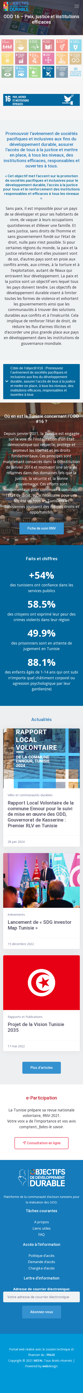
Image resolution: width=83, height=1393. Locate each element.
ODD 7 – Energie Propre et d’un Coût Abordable (7, 59)
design (49, 1366)
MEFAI (38, 1360)
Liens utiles (42, 1228)
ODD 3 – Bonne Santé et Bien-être (34, 45)
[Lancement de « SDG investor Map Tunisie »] (41, 880)
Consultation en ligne (43, 1143)
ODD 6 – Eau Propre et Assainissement (76, 45)
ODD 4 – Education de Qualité (48, 45)
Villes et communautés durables (30, 795)
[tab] (41, 381)
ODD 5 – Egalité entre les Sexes (62, 45)
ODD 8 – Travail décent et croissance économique (21, 59)
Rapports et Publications (25, 1017)
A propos (41, 1222)
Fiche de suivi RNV (41, 528)
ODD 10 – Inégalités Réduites (48, 59)
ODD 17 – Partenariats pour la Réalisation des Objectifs (62, 72)
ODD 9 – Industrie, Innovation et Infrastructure (35, 59)
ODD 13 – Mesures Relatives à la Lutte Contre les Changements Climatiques (7, 72)
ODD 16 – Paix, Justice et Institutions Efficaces (48, 72)
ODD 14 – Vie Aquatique (21, 72)
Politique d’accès (41, 1255)
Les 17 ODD (75, 71)
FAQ (41, 1234)
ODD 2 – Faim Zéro (21, 45)
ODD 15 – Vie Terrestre (35, 72)
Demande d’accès (41, 1261)
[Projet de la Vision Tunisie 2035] (41, 982)
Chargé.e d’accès (42, 1268)
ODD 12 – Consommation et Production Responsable (76, 59)
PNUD (51, 1355)
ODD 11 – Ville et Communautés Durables (62, 59)
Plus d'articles (41, 1068)
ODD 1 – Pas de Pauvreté (7, 45)
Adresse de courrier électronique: (41, 1289)
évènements (16, 914)
